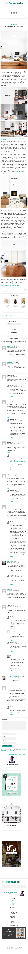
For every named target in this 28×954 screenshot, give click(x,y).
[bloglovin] (16, 13)
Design (13, 913)
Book (16, 8)
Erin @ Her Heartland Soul (14, 676)
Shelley (9, 589)
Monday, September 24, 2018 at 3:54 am (13, 363)
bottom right (3, 139)
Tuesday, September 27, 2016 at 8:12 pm (13, 677)
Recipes (13, 909)
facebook (13, 924)
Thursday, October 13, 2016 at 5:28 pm (13, 507)
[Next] (22, 304)
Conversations (13, 916)
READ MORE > (4, 291)
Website (4, 740)
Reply (8, 358)
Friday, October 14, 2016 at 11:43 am (16, 643)
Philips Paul (10, 561)
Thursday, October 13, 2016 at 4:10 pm (16, 576)
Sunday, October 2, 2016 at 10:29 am (13, 590)
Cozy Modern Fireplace (14, 26)
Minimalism (13, 915)
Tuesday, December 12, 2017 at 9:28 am (16, 420)
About (6, 8)
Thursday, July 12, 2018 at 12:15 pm (16, 386)
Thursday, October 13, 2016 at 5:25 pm (16, 632)
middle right (16, 138)
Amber (9, 687)
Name (3, 731)
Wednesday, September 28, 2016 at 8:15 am (14, 606)
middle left (11, 138)
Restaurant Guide (13, 906)
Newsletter (21, 8)
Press (13, 904)
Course (13, 903)
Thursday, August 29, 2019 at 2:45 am (13, 347)
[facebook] (13, 13)
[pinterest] (15, 13)
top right (6, 138)
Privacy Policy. (18, 947)
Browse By (11, 8)
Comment (4, 719)
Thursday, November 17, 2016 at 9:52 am (17, 456)
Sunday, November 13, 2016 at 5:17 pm (13, 443)
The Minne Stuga (13, 912)
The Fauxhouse (14, 24)
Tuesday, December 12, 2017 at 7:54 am (13, 402)
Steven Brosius (11, 362)
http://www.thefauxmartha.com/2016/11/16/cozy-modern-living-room (18, 463)
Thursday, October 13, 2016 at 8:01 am (13, 562)
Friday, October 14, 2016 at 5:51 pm (15, 491)
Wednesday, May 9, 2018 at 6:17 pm (13, 376)
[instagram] (11, 13)
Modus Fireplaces (12, 346)
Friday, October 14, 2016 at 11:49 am (16, 522)
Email (3, 736)
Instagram (13, 921)
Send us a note (13, 925)
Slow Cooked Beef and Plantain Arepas (17, 754)
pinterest (16, 171)
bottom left (21, 138)
